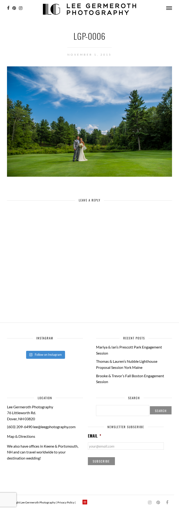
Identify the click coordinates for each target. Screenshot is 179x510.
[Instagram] (20, 8)
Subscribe (101, 461)
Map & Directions (21, 436)
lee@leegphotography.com (54, 426)
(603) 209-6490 (19, 426)
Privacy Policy (65, 502)
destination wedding (23, 458)
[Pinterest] (14, 8)
